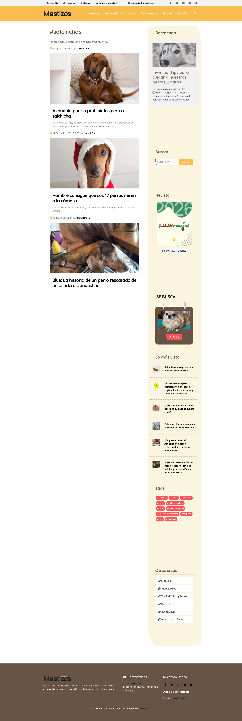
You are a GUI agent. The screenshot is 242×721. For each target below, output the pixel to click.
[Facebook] (170, 3)
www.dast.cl (146, 708)
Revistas (167, 13)
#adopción (186, 514)
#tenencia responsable (167, 514)
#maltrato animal (175, 503)
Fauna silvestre (149, 13)
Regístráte (52, 3)
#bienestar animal (175, 508)
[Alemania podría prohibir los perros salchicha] (94, 78)
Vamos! (186, 161)
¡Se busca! (86, 3)
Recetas (166, 604)
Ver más (182, 13)
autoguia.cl (168, 611)
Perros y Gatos (114, 13)
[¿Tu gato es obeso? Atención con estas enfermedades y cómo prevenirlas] (156, 442)
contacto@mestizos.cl (142, 3)
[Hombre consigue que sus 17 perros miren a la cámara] (94, 163)
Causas (131, 13)
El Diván (166, 580)
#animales (162, 498)
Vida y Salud (168, 588)
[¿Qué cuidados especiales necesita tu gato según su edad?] (156, 407)
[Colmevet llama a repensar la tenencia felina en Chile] (156, 426)
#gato (160, 519)
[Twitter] (177, 3)
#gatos (160, 503)
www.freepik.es (180, 698)
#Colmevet (171, 519)
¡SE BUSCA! (165, 296)
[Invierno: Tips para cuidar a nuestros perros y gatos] (174, 54)
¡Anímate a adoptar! (106, 3)
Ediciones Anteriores (174, 251)
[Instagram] (183, 3)
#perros (174, 498)
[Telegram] (190, 3)
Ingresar (71, 3)
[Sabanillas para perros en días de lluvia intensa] (156, 369)
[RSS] (196, 3)
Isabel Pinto (85, 48)
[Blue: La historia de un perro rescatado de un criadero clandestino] (94, 248)
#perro (160, 508)
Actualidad (94, 13)
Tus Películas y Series (174, 596)
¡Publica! (174, 337)
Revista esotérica (172, 619)
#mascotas (186, 498)
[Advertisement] (174, 126)
